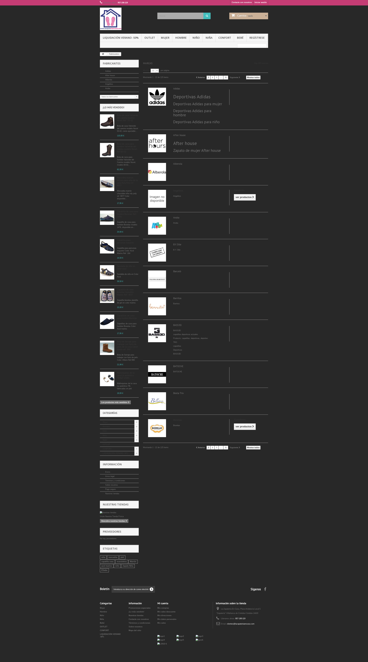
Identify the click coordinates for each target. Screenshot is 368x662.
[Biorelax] (157, 428)
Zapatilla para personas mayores (125, 241)
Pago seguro (110, 489)
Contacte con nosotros (242, 2)
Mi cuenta (162, 603)
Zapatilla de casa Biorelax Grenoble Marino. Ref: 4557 (125, 292)
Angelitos (109, 84)
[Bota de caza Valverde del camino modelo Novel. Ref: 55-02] (107, 121)
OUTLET (149, 37)
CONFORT (224, 37)
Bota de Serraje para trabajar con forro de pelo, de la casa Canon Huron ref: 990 (127, 345)
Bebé (240, 37)
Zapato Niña (128, 566)
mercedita (113, 557)
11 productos (239, 419)
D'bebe (104, 570)
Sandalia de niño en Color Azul (126, 267)
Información (112, 464)
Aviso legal (109, 476)
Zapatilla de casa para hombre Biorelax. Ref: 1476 (127, 214)
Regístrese (257, 37)
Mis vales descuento (166, 612)
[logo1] (161, 636)
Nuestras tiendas (112, 493)
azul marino (106, 566)
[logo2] (180, 636)
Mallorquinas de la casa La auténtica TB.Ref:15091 (125, 375)
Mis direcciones (164, 615)
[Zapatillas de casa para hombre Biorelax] (107, 322)
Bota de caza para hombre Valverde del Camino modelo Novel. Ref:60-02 (127, 147)
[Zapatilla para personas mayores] (107, 246)
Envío (107, 472)
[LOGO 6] (162, 644)
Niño (196, 37)
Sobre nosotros (111, 485)
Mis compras (163, 608)
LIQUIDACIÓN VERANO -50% (121, 37)
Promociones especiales (140, 608)
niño (117, 566)
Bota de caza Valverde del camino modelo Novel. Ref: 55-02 (127, 118)
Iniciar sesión (261, 2)
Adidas (108, 71)
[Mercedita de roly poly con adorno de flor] (107, 184)
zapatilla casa (107, 561)
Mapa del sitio (135, 630)
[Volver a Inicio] (103, 54)
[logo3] (199, 636)
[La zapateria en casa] (126, 19)
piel (122, 557)
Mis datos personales (166, 619)
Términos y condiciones (115, 481)
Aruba (107, 88)
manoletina (122, 561)
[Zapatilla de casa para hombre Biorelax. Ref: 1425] (107, 218)
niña (103, 557)
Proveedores (112, 531)
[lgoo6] (199, 640)
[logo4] (161, 640)
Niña (209, 37)
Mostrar (146, 70)
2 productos (239, 190)
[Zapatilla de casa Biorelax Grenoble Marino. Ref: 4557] (107, 296)
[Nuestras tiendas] (119, 512)
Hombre (181, 37)
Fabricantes (111, 63)
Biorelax (177, 420)
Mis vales (161, 623)
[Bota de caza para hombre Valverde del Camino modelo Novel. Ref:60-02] (107, 150)
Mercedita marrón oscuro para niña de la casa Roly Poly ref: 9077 (127, 181)
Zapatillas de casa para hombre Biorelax (127, 316)
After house (110, 75)
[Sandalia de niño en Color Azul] (107, 272)
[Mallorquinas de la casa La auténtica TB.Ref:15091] (107, 379)
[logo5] (180, 640)
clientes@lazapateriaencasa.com (240, 624)
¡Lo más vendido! (113, 107)
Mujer (165, 37)
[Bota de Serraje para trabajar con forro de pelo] (107, 348)
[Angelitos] (157, 199)
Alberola (108, 80)
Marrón (133, 561)
